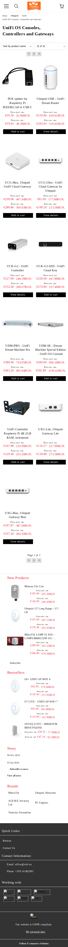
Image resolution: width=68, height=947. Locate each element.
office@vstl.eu (23, 864)
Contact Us (9, 848)
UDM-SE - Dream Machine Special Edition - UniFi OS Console (50, 350)
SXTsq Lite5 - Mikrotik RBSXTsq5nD (41, 726)
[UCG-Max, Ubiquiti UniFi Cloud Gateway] (17, 160)
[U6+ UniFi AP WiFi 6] (15, 686)
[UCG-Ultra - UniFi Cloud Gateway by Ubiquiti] (50, 160)
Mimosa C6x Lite (34, 586)
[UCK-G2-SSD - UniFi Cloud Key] (50, 244)
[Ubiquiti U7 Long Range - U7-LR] (15, 615)
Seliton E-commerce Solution (34, 943)
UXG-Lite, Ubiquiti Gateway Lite (50, 431)
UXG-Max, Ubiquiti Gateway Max (17, 515)
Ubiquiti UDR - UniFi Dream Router (50, 101)
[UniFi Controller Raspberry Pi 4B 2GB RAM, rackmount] (17, 407)
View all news (14, 775)
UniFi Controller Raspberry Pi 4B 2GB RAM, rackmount (17, 433)
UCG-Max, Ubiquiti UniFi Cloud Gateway (17, 184)
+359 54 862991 (24, 871)
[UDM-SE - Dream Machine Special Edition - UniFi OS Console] (50, 323)
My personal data (35, 931)
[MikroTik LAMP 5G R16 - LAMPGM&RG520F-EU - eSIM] (15, 641)
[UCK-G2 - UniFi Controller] (17, 244)
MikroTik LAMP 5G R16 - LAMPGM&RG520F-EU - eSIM (39, 636)
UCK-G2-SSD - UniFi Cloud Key (50, 268)
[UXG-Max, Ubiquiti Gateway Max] (17, 490)
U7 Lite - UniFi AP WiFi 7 (41, 701)
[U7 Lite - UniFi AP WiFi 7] (15, 708)
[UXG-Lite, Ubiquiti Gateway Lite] (50, 407)
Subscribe (15, 663)
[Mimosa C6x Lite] (15, 593)
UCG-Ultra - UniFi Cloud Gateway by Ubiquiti (50, 186)
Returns (7, 840)
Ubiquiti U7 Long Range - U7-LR (41, 610)
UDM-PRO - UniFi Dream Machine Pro (17, 347)
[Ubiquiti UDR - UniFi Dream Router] (50, 76)
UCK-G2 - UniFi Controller (17, 268)
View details (51, 131)
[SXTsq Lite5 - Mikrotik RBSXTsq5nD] (15, 730)
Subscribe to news (19, 769)
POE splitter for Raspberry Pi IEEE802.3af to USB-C (17, 103)
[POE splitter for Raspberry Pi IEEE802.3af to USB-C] (17, 76)
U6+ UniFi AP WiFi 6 (37, 679)
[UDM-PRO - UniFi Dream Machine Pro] (17, 323)
